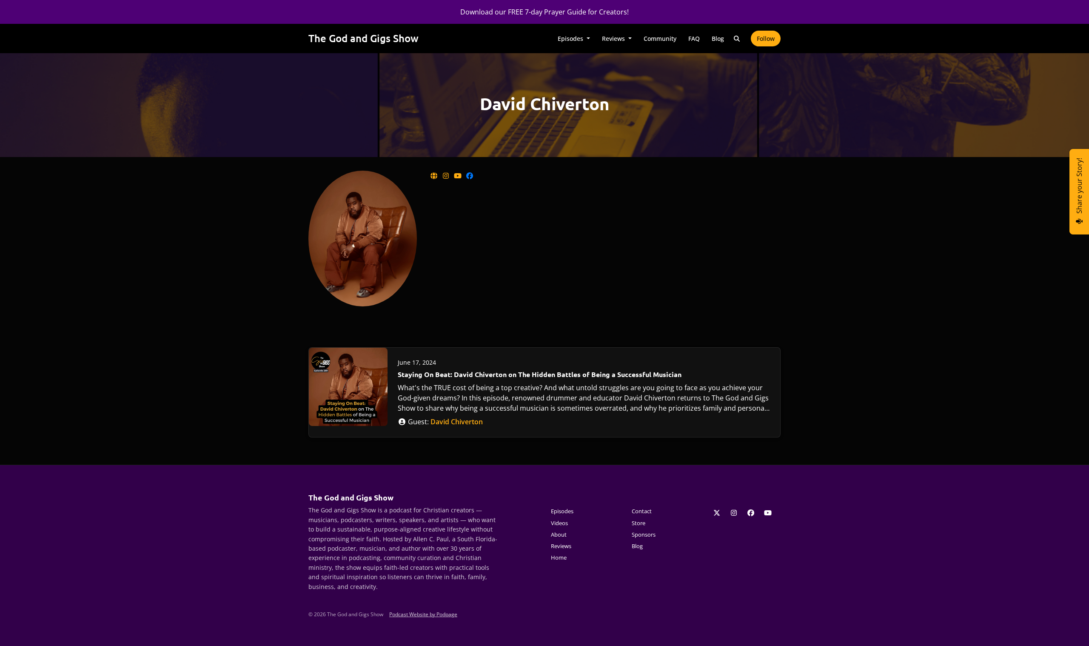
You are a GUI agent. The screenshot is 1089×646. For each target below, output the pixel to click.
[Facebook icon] (751, 513)
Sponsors (644, 534)
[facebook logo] (469, 175)
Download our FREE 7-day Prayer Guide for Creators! (544, 12)
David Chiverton (456, 421)
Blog (718, 38)
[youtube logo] (458, 175)
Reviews (614, 38)
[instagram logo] (447, 175)
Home (559, 557)
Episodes (571, 38)
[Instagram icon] (734, 513)
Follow (766, 38)
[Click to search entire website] (737, 38)
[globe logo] (435, 175)
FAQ (694, 38)
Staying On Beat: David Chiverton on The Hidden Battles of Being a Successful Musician (539, 374)
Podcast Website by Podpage (423, 614)
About (559, 534)
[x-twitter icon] (717, 513)
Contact (642, 511)
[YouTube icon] (768, 513)
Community (660, 38)
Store (638, 523)
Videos (559, 523)
